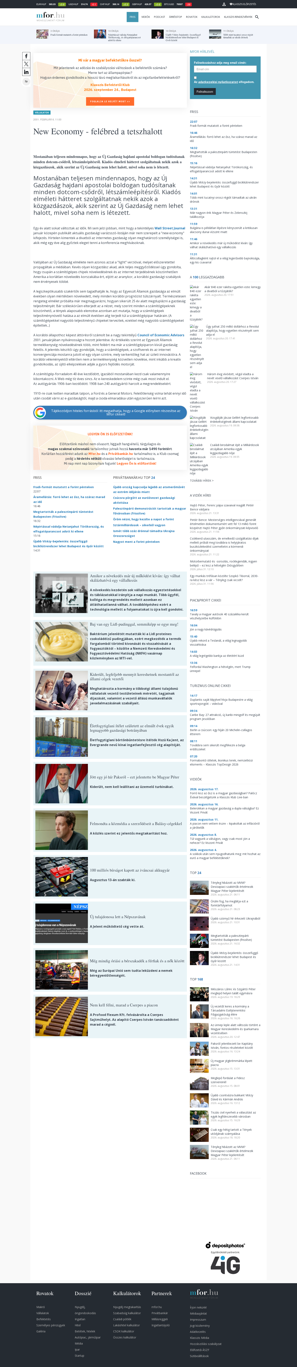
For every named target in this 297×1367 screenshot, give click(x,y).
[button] (224, 4)
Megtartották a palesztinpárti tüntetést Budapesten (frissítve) (231, 938)
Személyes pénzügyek (50, 1325)
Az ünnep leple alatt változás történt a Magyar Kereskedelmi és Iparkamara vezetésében (235, 1029)
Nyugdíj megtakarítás (127, 1307)
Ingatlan (80, 1319)
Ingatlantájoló (161, 1325)
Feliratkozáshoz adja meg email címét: (220, 63)
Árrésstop (175, 17)
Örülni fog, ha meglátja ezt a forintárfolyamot (229, 903)
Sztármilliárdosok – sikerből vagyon (139, 525)
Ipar (77, 1349)
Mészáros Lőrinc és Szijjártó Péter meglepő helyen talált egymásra (233, 991)
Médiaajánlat (198, 1313)
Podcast (159, 17)
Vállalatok (42, 112)
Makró (40, 1307)
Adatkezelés (198, 1332)
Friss (132, 17)
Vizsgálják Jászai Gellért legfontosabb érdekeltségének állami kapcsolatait (234, 420)
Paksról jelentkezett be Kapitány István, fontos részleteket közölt (232, 1046)
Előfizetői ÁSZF (199, 1350)
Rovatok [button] (191, 17)
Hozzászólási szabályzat (206, 1344)
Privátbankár (160, 1313)
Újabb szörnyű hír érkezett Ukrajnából (235, 918)
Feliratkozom (205, 91)
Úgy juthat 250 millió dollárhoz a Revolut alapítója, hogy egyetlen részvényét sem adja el (232, 330)
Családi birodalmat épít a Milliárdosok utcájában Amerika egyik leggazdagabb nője (234, 449)
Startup (79, 1355)
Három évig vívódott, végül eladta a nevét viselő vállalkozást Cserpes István (232, 376)
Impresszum (198, 1319)
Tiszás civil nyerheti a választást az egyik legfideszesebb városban (233, 1114)
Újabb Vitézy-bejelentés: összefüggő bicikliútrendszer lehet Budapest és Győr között (234, 957)
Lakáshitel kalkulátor (126, 1325)
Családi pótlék (122, 1319)
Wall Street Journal (170, 228)
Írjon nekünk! (198, 1307)
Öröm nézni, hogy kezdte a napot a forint (143, 519)
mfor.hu (157, 1307)
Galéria (40, 1331)
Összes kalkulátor (124, 1337)
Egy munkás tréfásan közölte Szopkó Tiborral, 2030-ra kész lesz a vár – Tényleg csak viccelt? (224, 578)
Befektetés (43, 1319)
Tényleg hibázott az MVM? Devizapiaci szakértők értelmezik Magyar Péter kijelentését (232, 887)
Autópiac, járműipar (88, 1337)
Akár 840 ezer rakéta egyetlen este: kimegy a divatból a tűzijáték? (232, 289)
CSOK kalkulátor (123, 1331)
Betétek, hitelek (85, 1331)
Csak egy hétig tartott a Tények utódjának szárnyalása (231, 1132)
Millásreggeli (160, 1319)
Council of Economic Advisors (160, 335)
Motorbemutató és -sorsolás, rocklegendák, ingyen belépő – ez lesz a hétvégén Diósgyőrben (223, 563)
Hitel (78, 1325)
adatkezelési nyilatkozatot (218, 82)
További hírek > (202, 480)
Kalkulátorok (210, 17)
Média (79, 1343)
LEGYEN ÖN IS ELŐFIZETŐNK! (110, 434)
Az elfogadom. (224, 82)
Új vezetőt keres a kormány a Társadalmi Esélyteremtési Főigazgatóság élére (230, 1010)
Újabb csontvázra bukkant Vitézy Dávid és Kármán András (232, 1097)
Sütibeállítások (199, 1356)
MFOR (49, 17)
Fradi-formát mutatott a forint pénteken (63, 487)
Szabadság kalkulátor (127, 1313)
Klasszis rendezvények (238, 17)
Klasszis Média (199, 1338)
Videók (145, 17)
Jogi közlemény (200, 1326)
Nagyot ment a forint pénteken (136, 542)
